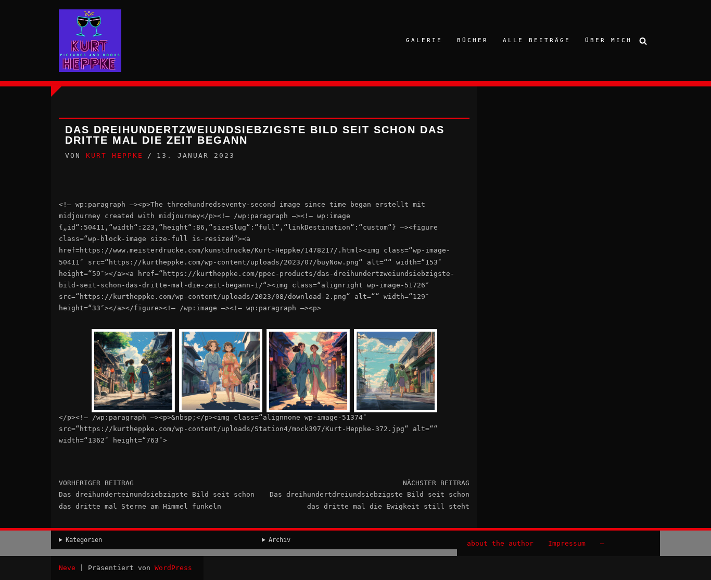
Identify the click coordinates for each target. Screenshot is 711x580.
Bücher (472, 40)
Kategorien (84, 540)
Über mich (608, 40)
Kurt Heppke (114, 155)
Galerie (424, 40)
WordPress (173, 568)
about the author (500, 543)
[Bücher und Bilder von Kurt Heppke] (90, 40)
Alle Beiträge (536, 40)
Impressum (567, 543)
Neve (67, 568)
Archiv (279, 540)
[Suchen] (643, 41)
